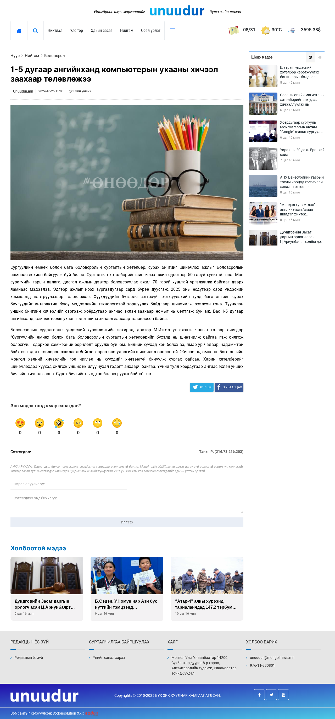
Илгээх (127, 522)
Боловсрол (54, 55)
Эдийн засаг (101, 30)
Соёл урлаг (150, 30)
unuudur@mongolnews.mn (272, 657)
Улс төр (76, 30)
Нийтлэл (55, 30)
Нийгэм (126, 30)
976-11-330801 (262, 665)
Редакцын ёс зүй (28, 657)
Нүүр (15, 55)
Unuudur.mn (23, 91)
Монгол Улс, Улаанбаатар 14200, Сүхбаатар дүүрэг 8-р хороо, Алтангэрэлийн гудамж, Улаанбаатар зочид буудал (204, 665)
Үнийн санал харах (109, 657)
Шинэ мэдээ (261, 57)
